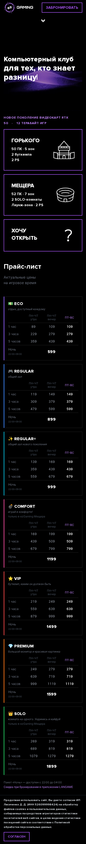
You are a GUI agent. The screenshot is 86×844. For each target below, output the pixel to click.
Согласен (16, 836)
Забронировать (62, 7)
